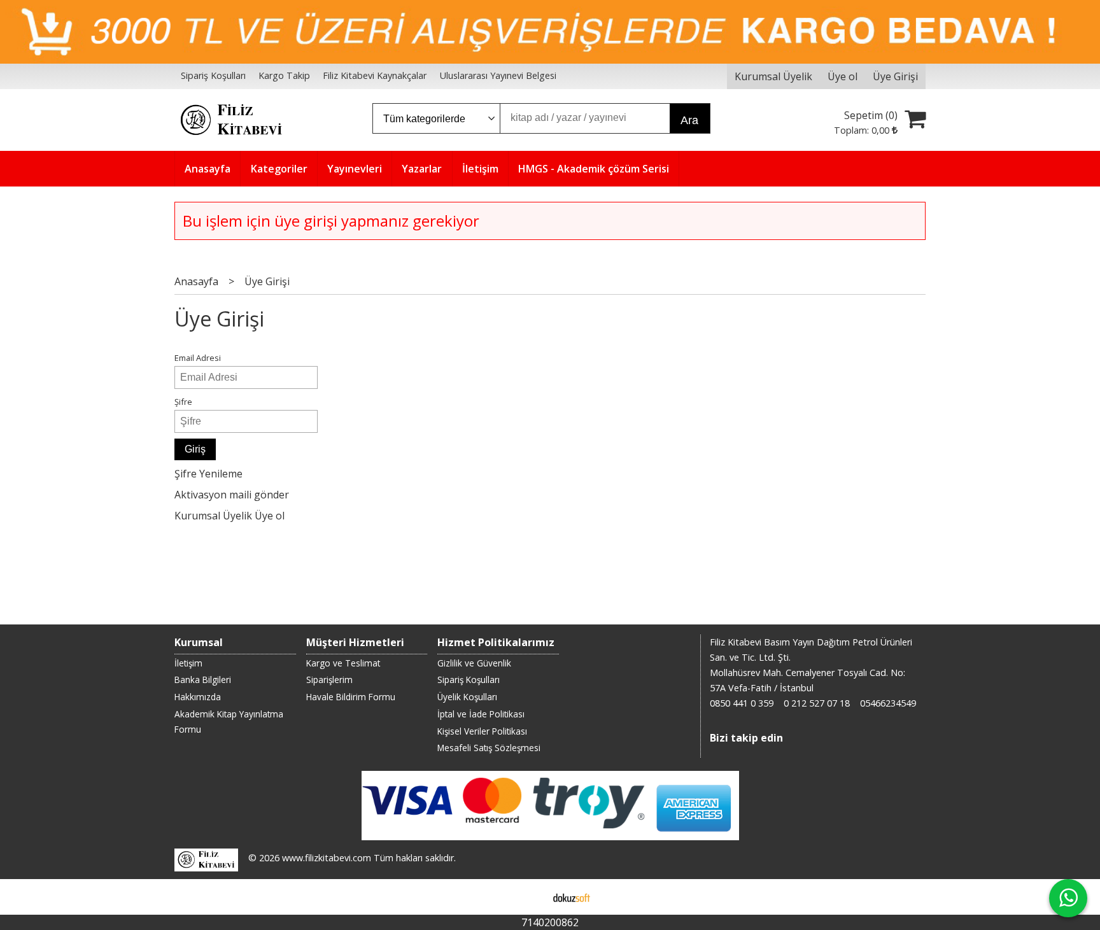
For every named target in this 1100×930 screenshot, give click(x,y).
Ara (689, 120)
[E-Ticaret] (572, 897)
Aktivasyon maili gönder (231, 495)
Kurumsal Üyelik (213, 516)
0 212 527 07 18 (817, 703)
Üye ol (270, 516)
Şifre (183, 401)
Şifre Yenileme (208, 474)
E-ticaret (530, 897)
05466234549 (888, 703)
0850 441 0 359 (741, 703)
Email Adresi (197, 357)
